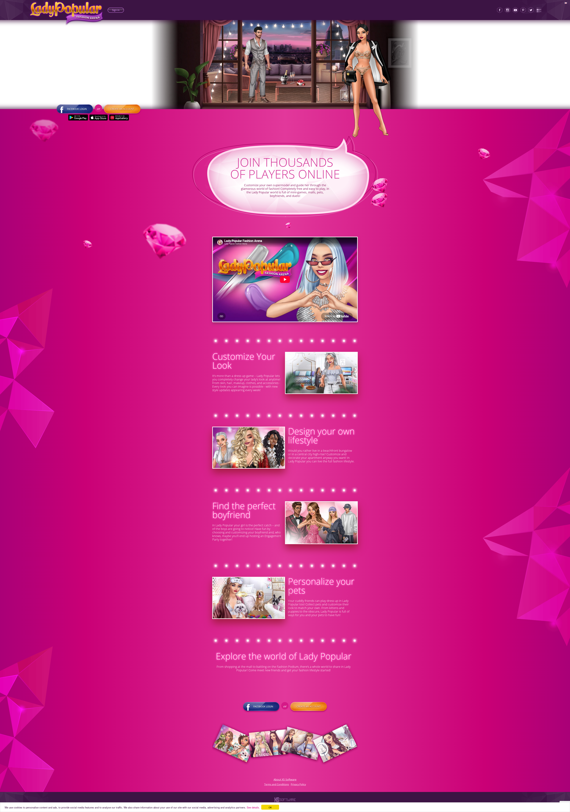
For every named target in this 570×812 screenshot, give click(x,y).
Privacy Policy (298, 784)
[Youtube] (515, 10)
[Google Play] (78, 117)
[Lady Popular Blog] (539, 10)
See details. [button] (253, 807)
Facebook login (77, 109)
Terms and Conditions (276, 784)
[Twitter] (531, 10)
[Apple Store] (99, 117)
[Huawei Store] (119, 117)
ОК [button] (270, 807)
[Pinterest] (523, 10)
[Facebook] (499, 10)
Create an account (122, 109)
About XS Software (285, 779)
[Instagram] (507, 10)
